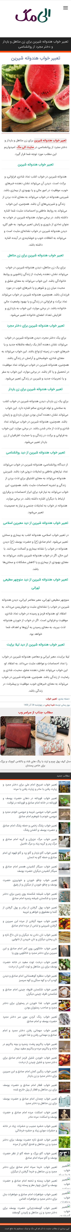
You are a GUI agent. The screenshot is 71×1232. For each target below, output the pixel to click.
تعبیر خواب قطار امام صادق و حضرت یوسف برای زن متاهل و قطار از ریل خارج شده (30, 1087)
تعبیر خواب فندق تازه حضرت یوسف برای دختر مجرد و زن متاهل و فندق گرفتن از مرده (30, 1142)
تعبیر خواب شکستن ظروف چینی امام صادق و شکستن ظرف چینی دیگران (30, 991)
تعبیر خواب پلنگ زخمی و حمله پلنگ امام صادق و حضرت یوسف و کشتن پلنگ (30, 827)
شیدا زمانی (50, 705)
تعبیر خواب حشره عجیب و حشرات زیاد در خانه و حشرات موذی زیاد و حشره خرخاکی (30, 1128)
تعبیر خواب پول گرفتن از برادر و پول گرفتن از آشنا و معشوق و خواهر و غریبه (30, 909)
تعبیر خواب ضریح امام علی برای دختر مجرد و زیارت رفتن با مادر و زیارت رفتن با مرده (30, 786)
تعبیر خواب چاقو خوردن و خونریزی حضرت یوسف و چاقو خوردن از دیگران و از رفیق (30, 882)
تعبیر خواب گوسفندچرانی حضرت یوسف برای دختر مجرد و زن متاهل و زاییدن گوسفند (30, 1210)
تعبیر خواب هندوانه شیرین (35, 58)
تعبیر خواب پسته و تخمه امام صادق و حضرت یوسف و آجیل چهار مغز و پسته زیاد (30, 1183)
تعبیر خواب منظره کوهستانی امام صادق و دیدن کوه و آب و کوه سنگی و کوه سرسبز (30, 978)
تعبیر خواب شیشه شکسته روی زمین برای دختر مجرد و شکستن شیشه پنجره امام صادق (30, 896)
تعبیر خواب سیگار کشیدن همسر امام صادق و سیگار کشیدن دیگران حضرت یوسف (30, 868)
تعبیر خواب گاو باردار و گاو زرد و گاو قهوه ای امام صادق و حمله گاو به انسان (30, 855)
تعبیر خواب (51, 699)
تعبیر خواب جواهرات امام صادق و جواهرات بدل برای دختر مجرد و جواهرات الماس (30, 1196)
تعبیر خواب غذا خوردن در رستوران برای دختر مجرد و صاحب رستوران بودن (30, 1005)
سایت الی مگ (25, 147)
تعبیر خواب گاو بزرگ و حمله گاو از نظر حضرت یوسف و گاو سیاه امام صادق (30, 1155)
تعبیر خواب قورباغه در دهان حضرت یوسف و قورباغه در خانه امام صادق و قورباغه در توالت (30, 800)
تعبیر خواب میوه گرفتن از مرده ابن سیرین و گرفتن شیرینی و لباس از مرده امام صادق (30, 923)
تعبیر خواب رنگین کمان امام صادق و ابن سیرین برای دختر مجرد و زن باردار (30, 1073)
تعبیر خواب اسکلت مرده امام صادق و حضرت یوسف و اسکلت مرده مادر (30, 1114)
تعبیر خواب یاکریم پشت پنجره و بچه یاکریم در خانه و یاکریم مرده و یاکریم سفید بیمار (30, 1046)
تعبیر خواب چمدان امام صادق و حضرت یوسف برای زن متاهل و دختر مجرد (30, 1101)
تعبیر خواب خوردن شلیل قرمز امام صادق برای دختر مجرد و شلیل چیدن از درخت (30, 1060)
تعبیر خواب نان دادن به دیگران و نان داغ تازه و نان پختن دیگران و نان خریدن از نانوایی (30, 937)
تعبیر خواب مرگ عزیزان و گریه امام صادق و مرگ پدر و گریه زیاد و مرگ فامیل (30, 841)
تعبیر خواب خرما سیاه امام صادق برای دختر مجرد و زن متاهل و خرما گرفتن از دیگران (30, 1169)
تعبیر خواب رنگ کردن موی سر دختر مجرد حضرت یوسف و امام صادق (30, 1019)
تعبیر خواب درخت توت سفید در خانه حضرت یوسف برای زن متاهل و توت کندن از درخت (30, 964)
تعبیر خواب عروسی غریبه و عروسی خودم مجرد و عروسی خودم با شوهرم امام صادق (30, 814)
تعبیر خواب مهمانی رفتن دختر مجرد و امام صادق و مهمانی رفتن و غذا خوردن (30, 1032)
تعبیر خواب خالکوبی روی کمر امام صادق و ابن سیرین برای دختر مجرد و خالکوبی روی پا (30, 950)
